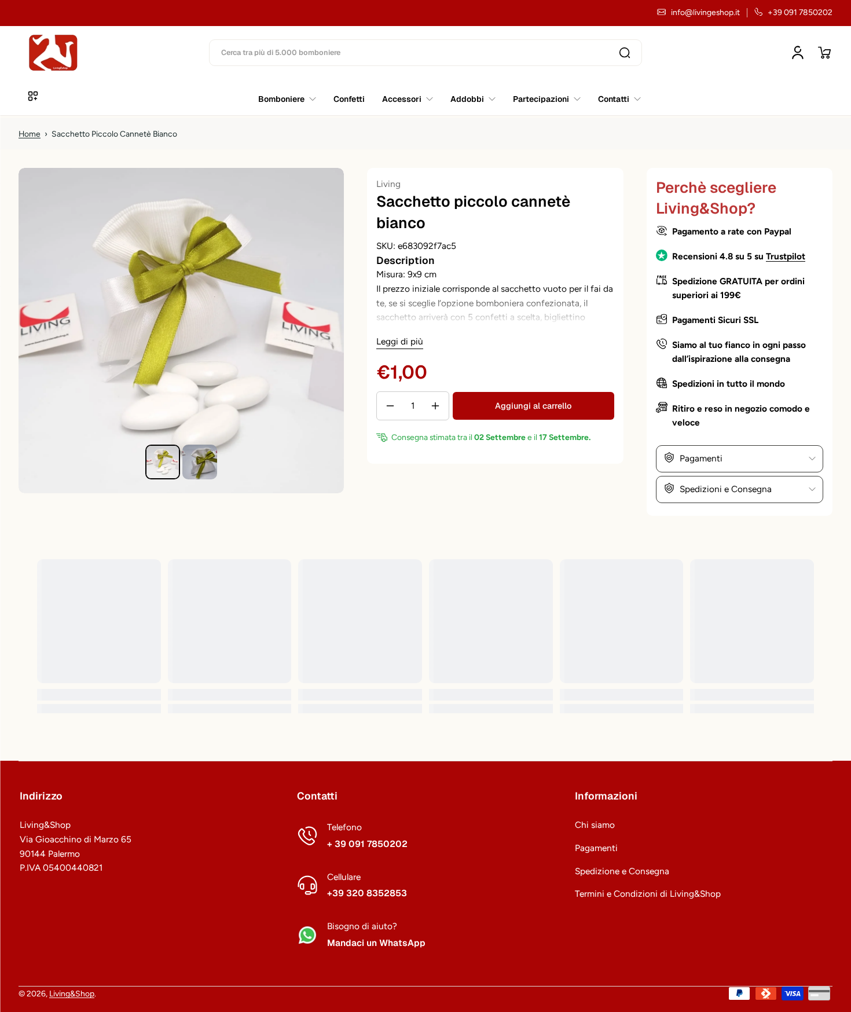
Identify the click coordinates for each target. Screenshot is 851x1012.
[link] (615, 99)
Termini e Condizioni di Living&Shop (648, 893)
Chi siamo (595, 824)
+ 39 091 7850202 (367, 844)
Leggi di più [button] (399, 341)
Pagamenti (596, 847)
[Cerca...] (624, 52)
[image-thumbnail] (162, 462)
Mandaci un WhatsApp (376, 943)
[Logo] (53, 52)
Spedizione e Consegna (622, 871)
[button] (824, 53)
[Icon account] (798, 53)
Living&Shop (71, 993)
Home (30, 133)
